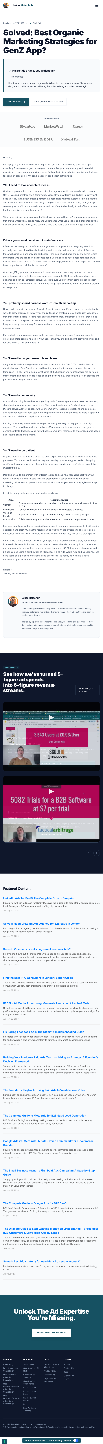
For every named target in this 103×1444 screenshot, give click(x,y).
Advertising (8, 1364)
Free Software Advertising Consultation (9, 1377)
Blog (25, 1404)
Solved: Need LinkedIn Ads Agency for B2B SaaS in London (41, 923)
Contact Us (68, 1368)
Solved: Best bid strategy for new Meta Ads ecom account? (42, 1261)
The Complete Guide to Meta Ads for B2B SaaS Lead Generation (44, 1115)
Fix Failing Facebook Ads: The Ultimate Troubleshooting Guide (43, 1032)
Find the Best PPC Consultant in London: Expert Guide (38, 977)
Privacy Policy (50, 1371)
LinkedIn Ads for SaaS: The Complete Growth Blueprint (38, 898)
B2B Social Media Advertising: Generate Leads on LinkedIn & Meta (46, 1003)
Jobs (66, 1372)
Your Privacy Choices (60, 1440)
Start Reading (16, 101)
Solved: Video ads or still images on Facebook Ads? (37, 949)
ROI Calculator (29, 1387)
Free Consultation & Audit (48, 101)
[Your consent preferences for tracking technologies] (4, 1441)
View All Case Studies (86, 690)
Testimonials (28, 1364)
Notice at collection (35, 1440)
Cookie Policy (49, 1374)
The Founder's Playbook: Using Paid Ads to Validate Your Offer (44, 1090)
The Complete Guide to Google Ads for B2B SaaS (35, 1203)
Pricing (67, 1364)
